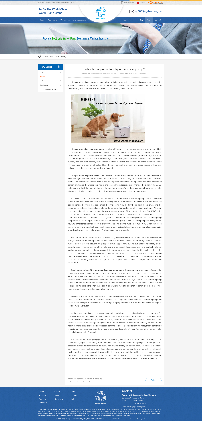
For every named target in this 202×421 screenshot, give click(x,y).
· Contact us (58, 399)
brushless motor (79, 20)
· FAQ (72, 399)
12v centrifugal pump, (72, 409)
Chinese (142, 2)
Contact (158, 20)
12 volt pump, (55, 411)
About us (127, 20)
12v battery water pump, (130, 413)
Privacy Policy (141, 419)
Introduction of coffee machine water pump (86, 382)
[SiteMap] (133, 419)
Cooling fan (44, 85)
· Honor (56, 395)
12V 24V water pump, (93, 413)
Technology (139, 20)
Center (57, 57)
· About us (42, 395)
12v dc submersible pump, (106, 415)
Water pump (52, 20)
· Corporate (42, 403)
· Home (41, 392)
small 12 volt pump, (144, 413)
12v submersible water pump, (56, 409)
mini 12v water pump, (144, 409)
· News (72, 392)
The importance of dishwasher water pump (88, 379)
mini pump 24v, (67, 413)
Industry (63, 57)
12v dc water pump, (102, 411)
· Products (42, 399)
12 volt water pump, (85, 409)
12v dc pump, (110, 409)
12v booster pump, (90, 411)
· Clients (56, 392)
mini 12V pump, (156, 409)
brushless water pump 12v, (50, 415)
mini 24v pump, (146, 411)
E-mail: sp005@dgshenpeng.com (134, 407)
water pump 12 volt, (44, 411)
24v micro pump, (47, 413)
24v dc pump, (57, 413)
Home (42, 20)
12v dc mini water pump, (67, 411)
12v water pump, (114, 411)
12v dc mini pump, (126, 411)
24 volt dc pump (64, 415)
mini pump (124, 419)
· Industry (73, 395)
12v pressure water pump (122, 415)
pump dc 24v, (136, 411)
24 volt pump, (118, 413)
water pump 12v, (120, 409)
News (149, 20)
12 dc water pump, (92, 415)
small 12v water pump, (99, 409)
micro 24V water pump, (79, 413)
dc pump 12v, (79, 411)
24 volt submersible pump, (77, 415)
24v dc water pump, (107, 413)
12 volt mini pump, (131, 409)
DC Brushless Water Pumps (49, 89)
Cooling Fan (65, 20)
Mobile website (129, 2)
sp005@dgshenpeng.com (150, 11)
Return (153, 380)
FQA (41, 81)
